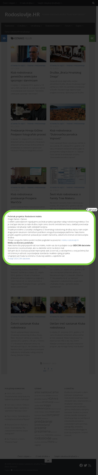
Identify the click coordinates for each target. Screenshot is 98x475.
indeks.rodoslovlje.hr (70, 240)
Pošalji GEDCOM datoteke (19, 258)
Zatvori (92, 209)
